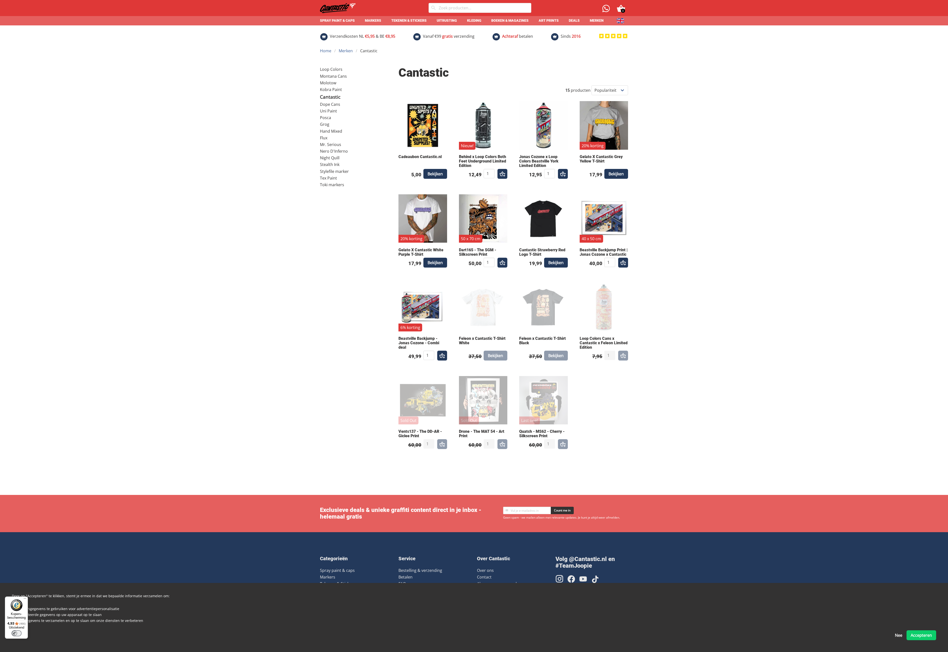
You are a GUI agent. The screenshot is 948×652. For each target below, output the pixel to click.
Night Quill (329, 158)
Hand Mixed (331, 131)
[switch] (16, 633)
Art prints (549, 20)
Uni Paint (328, 111)
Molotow (328, 83)
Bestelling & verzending (420, 570)
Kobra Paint (331, 89)
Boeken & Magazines (510, 20)
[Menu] (25, 599)
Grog (324, 124)
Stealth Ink (329, 164)
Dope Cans (330, 104)
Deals (574, 20)
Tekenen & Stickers (409, 20)
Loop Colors (331, 69)
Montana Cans (333, 76)
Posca (325, 117)
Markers (373, 20)
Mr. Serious (330, 144)
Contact (484, 577)
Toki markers (332, 184)
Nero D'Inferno (334, 151)
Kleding (474, 20)
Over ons (485, 570)
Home (325, 51)
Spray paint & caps (337, 20)
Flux (323, 138)
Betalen (405, 577)
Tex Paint (328, 178)
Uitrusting (447, 20)
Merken (597, 20)
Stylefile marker (334, 171)
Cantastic (330, 96)
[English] (620, 20)
